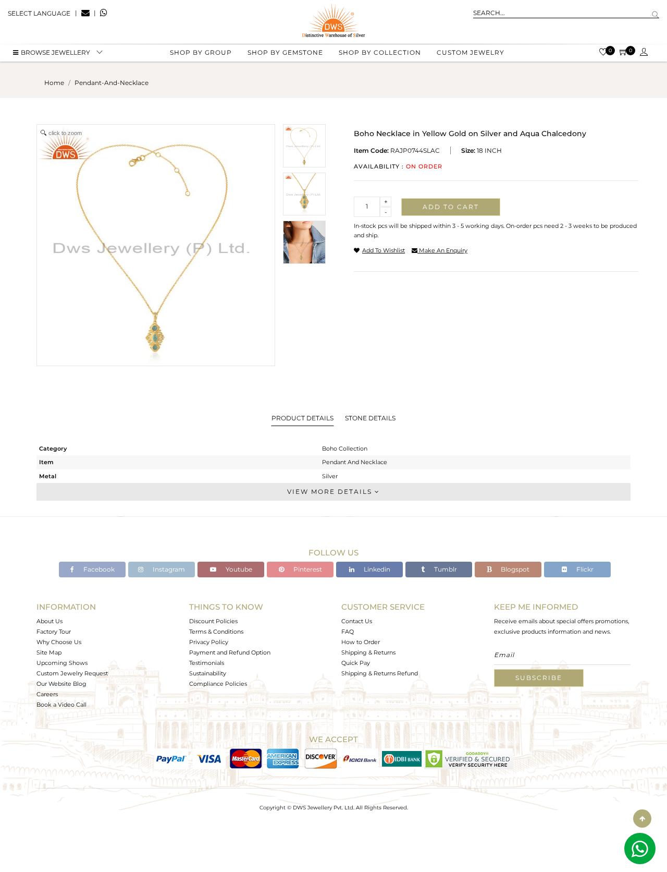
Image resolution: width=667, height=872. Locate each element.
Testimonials (206, 663)
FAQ (347, 631)
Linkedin (376, 569)
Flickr (584, 569)
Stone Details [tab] (370, 418)
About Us (49, 621)
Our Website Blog (61, 683)
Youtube (238, 569)
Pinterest (307, 569)
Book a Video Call (61, 704)
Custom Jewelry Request (72, 673)
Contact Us (356, 621)
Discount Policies (213, 621)
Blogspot (514, 569)
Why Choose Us (58, 642)
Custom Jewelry (470, 52)
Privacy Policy (208, 642)
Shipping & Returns (368, 652)
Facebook (98, 569)
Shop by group (201, 52)
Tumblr (445, 569)
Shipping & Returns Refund (379, 673)
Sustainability (207, 673)
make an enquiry (442, 250)
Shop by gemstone (285, 52)
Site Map (48, 652)
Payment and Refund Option (229, 652)
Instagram (168, 569)
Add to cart (451, 207)
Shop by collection (380, 52)
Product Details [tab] (302, 418)
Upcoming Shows (62, 663)
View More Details (331, 491)
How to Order (360, 642)
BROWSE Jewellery (55, 52)
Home (54, 83)
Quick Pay (355, 663)
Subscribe (538, 678)
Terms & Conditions (216, 631)
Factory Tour (53, 631)
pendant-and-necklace (112, 83)
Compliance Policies (218, 683)
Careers (47, 694)
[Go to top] (642, 818)
